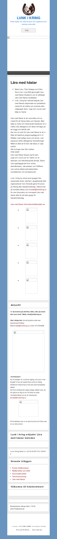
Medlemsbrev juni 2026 (21, 470)
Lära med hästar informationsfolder (24, 204)
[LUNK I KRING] (28, 14)
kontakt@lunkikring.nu (37, 189)
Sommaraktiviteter (19, 473)
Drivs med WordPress (22, 530)
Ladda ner (41, 204)
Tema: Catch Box (37, 530)
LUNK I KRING (28, 17)
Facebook (28, 519)
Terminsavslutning (19, 476)
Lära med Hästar (18, 479)
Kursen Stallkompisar (20, 468)
